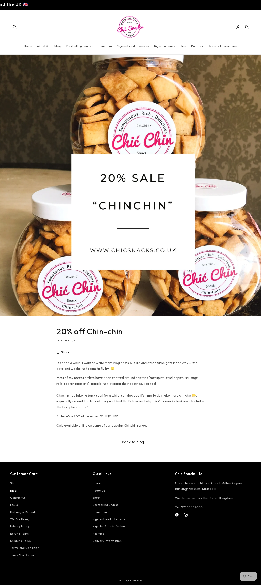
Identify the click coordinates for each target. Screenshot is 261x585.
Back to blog (133, 442)
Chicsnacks (135, 580)
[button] (14, 26)
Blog (13, 490)
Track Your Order (22, 555)
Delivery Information (107, 541)
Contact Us (18, 498)
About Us (99, 490)
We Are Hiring (20, 519)
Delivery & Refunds (23, 512)
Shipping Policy (20, 541)
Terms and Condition (24, 548)
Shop (13, 483)
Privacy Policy (19, 526)
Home (97, 483)
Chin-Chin (100, 512)
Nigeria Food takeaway (109, 519)
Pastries (98, 533)
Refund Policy (19, 533)
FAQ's (14, 505)
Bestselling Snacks (106, 505)
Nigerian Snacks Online (109, 526)
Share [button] (65, 352)
